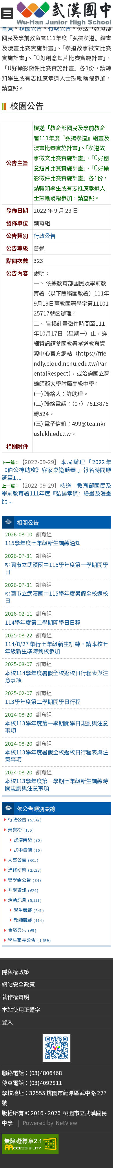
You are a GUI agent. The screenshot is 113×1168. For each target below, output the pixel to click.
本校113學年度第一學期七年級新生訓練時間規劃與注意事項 (56, 784)
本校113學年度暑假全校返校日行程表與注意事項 (56, 755)
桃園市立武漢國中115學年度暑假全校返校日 (56, 597)
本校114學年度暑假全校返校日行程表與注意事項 (56, 676)
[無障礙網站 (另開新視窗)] (56, 1144)
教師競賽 (29, 919)
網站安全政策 (18, 984)
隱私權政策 (15, 972)
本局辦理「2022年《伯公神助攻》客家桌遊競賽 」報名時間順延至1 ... (56, 470)
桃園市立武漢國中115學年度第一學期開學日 (56, 568)
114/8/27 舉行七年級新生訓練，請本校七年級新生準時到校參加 (56, 647)
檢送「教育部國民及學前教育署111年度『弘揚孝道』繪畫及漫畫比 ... (56, 493)
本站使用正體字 (21, 1009)
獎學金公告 (24, 879)
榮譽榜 (20, 829)
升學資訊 (23, 889)
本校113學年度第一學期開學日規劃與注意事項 (56, 726)
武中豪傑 (28, 849)
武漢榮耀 (28, 839)
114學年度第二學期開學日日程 (43, 622)
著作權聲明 (15, 997)
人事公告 (23, 859)
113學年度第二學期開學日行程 (43, 701)
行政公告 (24, 819)
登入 (7, 1022)
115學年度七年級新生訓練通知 (43, 543)
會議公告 (22, 930)
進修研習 (24, 869)
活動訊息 (24, 899)
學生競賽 (29, 909)
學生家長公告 (29, 939)
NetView (66, 1123)
